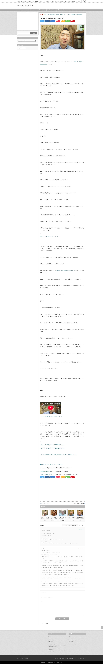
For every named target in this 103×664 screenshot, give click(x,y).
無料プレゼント (41, 9)
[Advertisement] (27, 21)
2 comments (42, 16)
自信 (81, 14)
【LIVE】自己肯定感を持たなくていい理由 (51, 416)
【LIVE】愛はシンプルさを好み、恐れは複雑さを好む (62, 519)
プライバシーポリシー (73, 644)
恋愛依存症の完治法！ (61, 9)
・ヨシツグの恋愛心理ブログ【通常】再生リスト (52, 444)
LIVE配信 (61, 14)
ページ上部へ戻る (102, 627)
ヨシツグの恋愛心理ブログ (25, 5)
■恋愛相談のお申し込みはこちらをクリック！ (51, 464)
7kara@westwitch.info (45, 471)
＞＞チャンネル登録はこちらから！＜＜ (50, 236)
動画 (72, 14)
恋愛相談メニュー (72, 641)
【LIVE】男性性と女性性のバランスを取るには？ (80, 519)
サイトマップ (81, 9)
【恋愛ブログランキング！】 (47, 474)
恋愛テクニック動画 (55, 14)
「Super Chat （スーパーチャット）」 (65, 270)
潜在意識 (78, 14)
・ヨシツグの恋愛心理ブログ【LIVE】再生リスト (52, 448)
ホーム (21, 9)
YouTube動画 (71, 9)
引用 (82, 529)
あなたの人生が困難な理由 (79, 503)
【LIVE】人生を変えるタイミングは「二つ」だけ (71, 519)
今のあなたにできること (45, 503)
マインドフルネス (67, 14)
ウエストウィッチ (31, 9)
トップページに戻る (44, 623)
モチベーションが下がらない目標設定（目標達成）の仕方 (54, 519)
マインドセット (48, 14)
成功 (75, 14)
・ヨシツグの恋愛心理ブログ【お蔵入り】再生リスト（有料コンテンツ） (58, 454)
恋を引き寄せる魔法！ (51, 9)
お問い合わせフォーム (73, 638)
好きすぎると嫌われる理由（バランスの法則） (45, 519)
